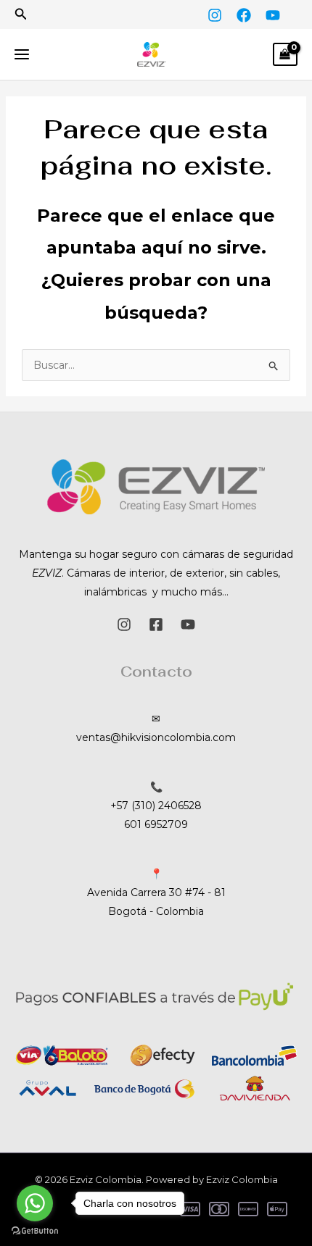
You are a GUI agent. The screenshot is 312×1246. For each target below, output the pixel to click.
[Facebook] (244, 15)
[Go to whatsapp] (35, 1203)
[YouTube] (273, 15)
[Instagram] (215, 15)
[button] (21, 14)
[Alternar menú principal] (22, 54)
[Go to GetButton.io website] (35, 1231)
